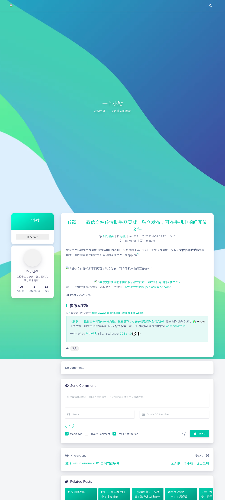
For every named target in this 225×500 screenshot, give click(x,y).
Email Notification (127, 434)
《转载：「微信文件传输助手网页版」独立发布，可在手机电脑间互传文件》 (118, 321)
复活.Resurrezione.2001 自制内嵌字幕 (92, 463)
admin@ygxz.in (175, 326)
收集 (123, 236)
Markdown (76, 434)
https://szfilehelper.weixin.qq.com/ (148, 287)
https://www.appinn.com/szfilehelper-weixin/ (117, 312)
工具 (74, 348)
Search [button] (33, 237)
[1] (138, 254)
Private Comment (100, 434)
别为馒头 (108, 236)
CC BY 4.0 (126, 334)
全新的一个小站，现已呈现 (190, 463)
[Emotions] (184, 433)
